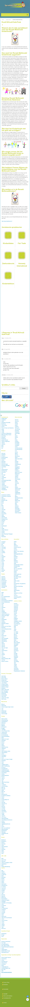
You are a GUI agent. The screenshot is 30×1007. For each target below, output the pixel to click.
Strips (2, 642)
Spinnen (16, 477)
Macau (15, 634)
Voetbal (2, 925)
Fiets (2, 604)
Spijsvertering (16, 590)
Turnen (2, 921)
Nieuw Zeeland (17, 642)
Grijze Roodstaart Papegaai (6, 533)
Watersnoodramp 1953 (5, 658)
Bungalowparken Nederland (19, 670)
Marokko (15, 635)
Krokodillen (17, 442)
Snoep (2, 563)
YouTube (3, 660)
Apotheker (3, 454)
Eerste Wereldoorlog (5, 602)
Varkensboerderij (4, 818)
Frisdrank (3, 552)
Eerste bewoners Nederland (6, 600)
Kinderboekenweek (5, 770)
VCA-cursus (3, 817)
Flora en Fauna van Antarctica (7, 427)
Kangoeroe (17, 431)
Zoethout (3, 570)
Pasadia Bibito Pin (5, 799)
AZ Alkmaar (3, 874)
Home (3, 19)
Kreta (15, 630)
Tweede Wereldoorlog (5, 866)
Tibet (15, 662)
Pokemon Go (4, 803)
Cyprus (15, 617)
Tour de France (4, 920)
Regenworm (17, 473)
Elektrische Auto (4, 747)
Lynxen (16, 452)
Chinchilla (3, 509)
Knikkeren (3, 622)
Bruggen (3, 728)
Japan (15, 629)
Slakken (16, 476)
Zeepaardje (17, 508)
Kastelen (3, 616)
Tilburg (15, 664)
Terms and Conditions (7, 995)
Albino (15, 544)
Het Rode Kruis (4, 961)
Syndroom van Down (18, 593)
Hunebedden (3, 612)
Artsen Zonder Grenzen (6, 957)
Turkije (15, 665)
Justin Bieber (4, 682)
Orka (16, 460)
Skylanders (3, 810)
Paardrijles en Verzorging (6, 902)
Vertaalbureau (4, 489)
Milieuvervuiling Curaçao (6, 434)
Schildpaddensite (4, 966)
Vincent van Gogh (5, 697)
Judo (2, 893)
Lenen (2, 779)
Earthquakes (3, 933)
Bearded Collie (4, 500)
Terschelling (16, 661)
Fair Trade (3, 942)
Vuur (2, 655)
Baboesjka (3, 722)
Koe (16, 438)
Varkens (16, 502)
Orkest (2, 852)
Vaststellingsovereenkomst (6, 819)
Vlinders (16, 491)
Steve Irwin (3, 696)
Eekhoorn (3, 520)
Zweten (15, 598)
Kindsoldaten (4, 772)
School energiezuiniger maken (7, 706)
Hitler (2, 858)
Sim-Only (3, 809)
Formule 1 (3, 889)
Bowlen (2, 878)
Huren (2, 761)
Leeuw (16, 446)
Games (2, 749)
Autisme (15, 549)
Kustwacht (3, 964)
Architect (3, 456)
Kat (15, 434)
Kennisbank (5, 989)
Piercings (3, 802)
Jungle (2, 430)
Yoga (2, 927)
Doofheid (15, 556)
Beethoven (3, 839)
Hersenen (16, 570)
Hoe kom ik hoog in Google (6, 759)
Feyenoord (3, 888)
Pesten (2, 801)
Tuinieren (3, 815)
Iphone (2, 753)
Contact (5, 1002)
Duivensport (3, 884)
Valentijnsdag (4, 586)
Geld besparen (4, 752)
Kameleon (17, 430)
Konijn (16, 440)
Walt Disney (3, 699)
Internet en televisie (5, 614)
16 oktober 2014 (8, 338)
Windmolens (3, 712)
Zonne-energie (4, 713)
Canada (15, 613)
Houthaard (3, 760)
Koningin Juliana (4, 684)
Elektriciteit (3, 705)
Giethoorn (3, 607)
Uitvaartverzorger (4, 487)
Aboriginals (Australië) (5, 422)
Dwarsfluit (3, 843)
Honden (16, 423)
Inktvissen (17, 427)
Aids (15, 543)
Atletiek (2, 871)
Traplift (2, 814)
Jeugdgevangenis (4, 764)
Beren (2, 501)
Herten (16, 422)
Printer (2, 798)
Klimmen (3, 894)
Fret (2, 527)
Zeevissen (3, 928)
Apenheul (3, 498)
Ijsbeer (16, 425)
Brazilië (15, 611)
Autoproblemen (4, 721)
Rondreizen (3, 438)
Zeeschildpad (17, 510)
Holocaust (3, 861)
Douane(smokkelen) (5, 465)
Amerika (15, 603)
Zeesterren (17, 511)
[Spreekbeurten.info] (15, 4)
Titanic (2, 649)
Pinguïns (16, 469)
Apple (2, 592)
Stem (15, 591)
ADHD (15, 541)
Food (2, 936)
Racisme (3, 806)
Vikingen (3, 654)
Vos (15, 495)
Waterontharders (4, 829)
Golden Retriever (4, 529)
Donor (15, 555)
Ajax (2, 870)
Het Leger (3, 474)
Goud (2, 757)
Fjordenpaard (4, 525)
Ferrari (2, 603)
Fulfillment (3, 748)
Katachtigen (17, 433)
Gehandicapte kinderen (18, 564)
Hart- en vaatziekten (18, 568)
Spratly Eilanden (4, 440)
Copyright (5, 993)
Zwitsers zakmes (4, 661)
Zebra (16, 504)
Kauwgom (3, 556)
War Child (3, 969)
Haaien (2, 535)
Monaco (15, 637)
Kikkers (16, 437)
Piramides (3, 631)
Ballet (2, 875)
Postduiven (17, 471)
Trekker (2, 653)
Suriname (16, 660)
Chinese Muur (4, 425)
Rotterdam (16, 656)
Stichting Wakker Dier (5, 968)
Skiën (2, 915)
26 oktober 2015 (9, 374)
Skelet (15, 587)
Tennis (2, 919)
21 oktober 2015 (7, 358)
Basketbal (3, 877)
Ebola (15, 559)
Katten (16, 435)
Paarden (16, 461)
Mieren (16, 453)
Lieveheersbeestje (18, 448)
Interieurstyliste (4, 469)
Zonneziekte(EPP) (17, 597)
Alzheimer (16, 545)
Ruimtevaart (3, 635)
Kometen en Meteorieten (6, 433)
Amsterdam (16, 604)
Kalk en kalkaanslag (5, 766)
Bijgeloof (3, 725)
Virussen (15, 595)
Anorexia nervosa (17, 547)
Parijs (15, 652)
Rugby (2, 906)
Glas (2, 608)
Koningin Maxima (4, 685)
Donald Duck (4, 680)
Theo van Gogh (4, 647)
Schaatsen (3, 909)
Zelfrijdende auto (4, 833)
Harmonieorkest (4, 846)
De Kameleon (4, 733)
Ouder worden (16, 580)
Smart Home (3, 811)
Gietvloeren (3, 756)
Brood (2, 545)
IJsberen (16, 426)
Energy (2, 935)
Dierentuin (3, 512)
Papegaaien (17, 466)
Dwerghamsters (4, 519)
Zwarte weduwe (18, 512)
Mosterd (3, 560)
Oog (15, 579)
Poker (2, 904)
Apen (2, 497)
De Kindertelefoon (5, 944)
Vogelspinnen (17, 493)
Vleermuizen (17, 489)
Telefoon (3, 643)
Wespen (16, 499)
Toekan (16, 481)
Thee (2, 567)
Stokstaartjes (17, 479)
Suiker (2, 566)
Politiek (2, 805)
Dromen (3, 741)
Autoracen (3, 873)
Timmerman (3, 485)
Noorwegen (16, 644)
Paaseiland (16, 650)
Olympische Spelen (5, 900)
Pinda (2, 562)
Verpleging (3, 488)
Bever (2, 503)
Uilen (16, 484)
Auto (2, 593)
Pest (15, 582)
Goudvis (3, 531)
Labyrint (3, 778)
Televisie (3, 645)
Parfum (2, 797)
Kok (2, 473)
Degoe (2, 511)
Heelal (2, 429)
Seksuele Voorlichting (18, 586)
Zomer (2, 834)
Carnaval (3, 576)
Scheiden (3, 807)
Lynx (16, 450)
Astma (15, 548)
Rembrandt (3, 693)
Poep (2, 634)
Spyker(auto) (4, 639)
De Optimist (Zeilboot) (5, 795)
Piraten (2, 633)
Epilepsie (16, 560)
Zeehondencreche (5, 952)
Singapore (16, 657)
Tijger (16, 480)
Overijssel (16, 649)
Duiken (2, 882)
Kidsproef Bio (4, 962)
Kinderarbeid (3, 619)
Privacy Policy (6, 982)
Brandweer (3, 458)
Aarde (2, 421)
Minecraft (3, 788)
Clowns (2, 460)
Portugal (15, 653)
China (15, 614)
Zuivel (2, 571)
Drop (2, 549)
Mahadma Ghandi (5, 623)
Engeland (16, 618)
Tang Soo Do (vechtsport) (6, 917)
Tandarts (3, 483)
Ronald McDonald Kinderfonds (7, 946)
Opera (2, 850)
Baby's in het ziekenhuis (19, 551)
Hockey (2, 892)
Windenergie (3, 710)
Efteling (2, 745)
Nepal (15, 640)
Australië (15, 610)
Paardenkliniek (18, 464)
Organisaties (8, 19)
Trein (2, 651)
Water (2, 568)
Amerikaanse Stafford (5, 494)
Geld (2, 606)
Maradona (3, 688)
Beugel (15, 552)
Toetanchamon (4, 650)
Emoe (2, 523)
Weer (2, 445)
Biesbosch (3, 423)
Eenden (2, 521)
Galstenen (16, 562)
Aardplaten (3, 419)
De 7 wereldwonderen (5, 596)
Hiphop (2, 848)
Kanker (15, 571)
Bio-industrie (3, 726)
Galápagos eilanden (18, 621)
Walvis (16, 496)
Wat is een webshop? (5, 828)
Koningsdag (3, 582)
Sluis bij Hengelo (4, 638)
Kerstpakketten (4, 768)
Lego (2, 780)
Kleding (2, 620)
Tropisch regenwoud (5, 441)
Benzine (3, 724)
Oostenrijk (16, 648)
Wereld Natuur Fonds (5, 950)
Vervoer (2, 821)
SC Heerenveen (4, 908)
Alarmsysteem (4, 718)
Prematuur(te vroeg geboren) (19, 583)
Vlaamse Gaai (18, 488)
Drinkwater (3, 740)
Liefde (2, 783)
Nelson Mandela (4, 692)
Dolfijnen (3, 516)
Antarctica (16, 606)
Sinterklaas (3, 583)
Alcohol (2, 543)
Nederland (16, 638)
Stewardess (3, 481)
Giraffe (2, 528)
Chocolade (3, 547)
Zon (2, 448)
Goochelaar (3, 466)
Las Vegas (16, 631)
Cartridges (3, 729)
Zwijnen (16, 487)
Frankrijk (15, 619)
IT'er (2, 468)
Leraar (2, 476)
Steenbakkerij (4, 641)
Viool (2, 853)
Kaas (2, 555)
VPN (2, 825)
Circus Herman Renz (5, 730)
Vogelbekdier (17, 492)
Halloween (3, 578)
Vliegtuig (3, 822)
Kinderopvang (4, 470)
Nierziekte (16, 578)
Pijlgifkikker (17, 468)
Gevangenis (3, 755)
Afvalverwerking (4, 720)
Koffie (2, 558)
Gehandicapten (17, 566)
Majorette (3, 896)
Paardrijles (3, 901)
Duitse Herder (4, 517)
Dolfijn (2, 515)
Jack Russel (17, 429)
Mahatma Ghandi (4, 686)
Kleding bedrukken (5, 775)
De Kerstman (4, 580)
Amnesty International (5, 941)
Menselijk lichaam (17, 576)
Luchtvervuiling (4, 786)
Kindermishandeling (5, 771)
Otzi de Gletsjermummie (6, 629)
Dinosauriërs (3, 513)
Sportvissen (3, 916)
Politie (2, 478)
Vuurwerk (3, 587)
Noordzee (3, 437)
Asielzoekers (4, 958)
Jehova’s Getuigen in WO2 (6, 862)
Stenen (2, 813)
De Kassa (3, 767)
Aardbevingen (4, 418)
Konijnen (16, 441)
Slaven (2, 637)
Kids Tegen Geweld (5, 945)
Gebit (15, 563)
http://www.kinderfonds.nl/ (7, 221)
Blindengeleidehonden (18, 553)
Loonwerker (3, 477)
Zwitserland (16, 669)
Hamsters (17, 421)
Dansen (2, 842)
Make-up (3, 787)
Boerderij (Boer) (4, 457)
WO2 (2, 865)
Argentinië (16, 607)
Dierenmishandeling (5, 736)
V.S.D (15, 594)
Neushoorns (17, 456)
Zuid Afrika (16, 668)
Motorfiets (3, 627)
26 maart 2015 (7, 349)
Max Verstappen (4, 690)
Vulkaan (3, 442)
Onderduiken (3, 863)
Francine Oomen (4, 681)
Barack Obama (4, 678)
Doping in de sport (5, 739)
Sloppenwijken (4, 949)
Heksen (2, 610)
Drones (2, 743)
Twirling (2, 924)
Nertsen (16, 454)
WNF (2, 970)
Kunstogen (16, 575)
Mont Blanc (3, 436)
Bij (1, 504)
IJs (2, 553)
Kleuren (2, 776)
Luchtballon (3, 784)
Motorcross (3, 897)
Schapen (16, 475)
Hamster (16, 419)
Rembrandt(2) (4, 695)
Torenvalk (17, 483)
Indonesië (16, 625)
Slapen (15, 589)
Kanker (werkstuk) (17, 574)
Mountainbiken (4, 898)
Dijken (2, 737)
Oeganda (16, 645)
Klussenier (3, 472)
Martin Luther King (5, 689)
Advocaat (3, 453)
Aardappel (3, 541)
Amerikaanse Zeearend (6, 496)
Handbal (3, 890)
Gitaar (2, 845)
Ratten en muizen (18, 472)
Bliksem (3, 704)
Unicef (2, 948)
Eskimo (2, 426)
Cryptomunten (4, 732)
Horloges (3, 611)
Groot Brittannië (17, 623)
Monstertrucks (4, 794)
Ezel (2, 524)
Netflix (2, 790)
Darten (2, 881)
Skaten (2, 913)
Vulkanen (3, 444)
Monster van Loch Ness (6, 626)
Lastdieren (17, 445)
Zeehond (16, 506)
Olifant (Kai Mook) (18, 458)
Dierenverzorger (4, 464)
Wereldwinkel (4, 830)
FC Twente (3, 886)
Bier (2, 544)
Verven (2, 826)
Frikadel (3, 551)
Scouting (3, 910)
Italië (15, 626)
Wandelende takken (19, 497)
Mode (2, 624)
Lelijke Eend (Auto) (5, 782)
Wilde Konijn (17, 500)
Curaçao (15, 615)
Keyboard (3, 849)
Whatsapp (3, 832)
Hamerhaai (3, 536)
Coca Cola (3, 548)
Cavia (2, 507)
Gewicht (15, 567)
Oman (15, 646)
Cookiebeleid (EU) (7, 998)
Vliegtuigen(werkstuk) (5, 823)
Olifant (16, 457)
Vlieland (15, 666)
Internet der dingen (5, 615)
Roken (15, 584)
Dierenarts (3, 461)
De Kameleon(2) (4, 735)
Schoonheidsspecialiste (6, 480)
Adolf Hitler (3, 676)
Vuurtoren (3, 657)
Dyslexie (15, 558)
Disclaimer (5, 984)
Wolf (16, 503)
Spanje (15, 658)
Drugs (2, 744)
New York (16, 641)
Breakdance (3, 841)
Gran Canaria (16, 622)
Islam (2, 763)
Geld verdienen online (5, 751)
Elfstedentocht (4, 885)
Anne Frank (3, 677)
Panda (16, 465)
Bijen (2, 505)
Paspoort (3, 630)
